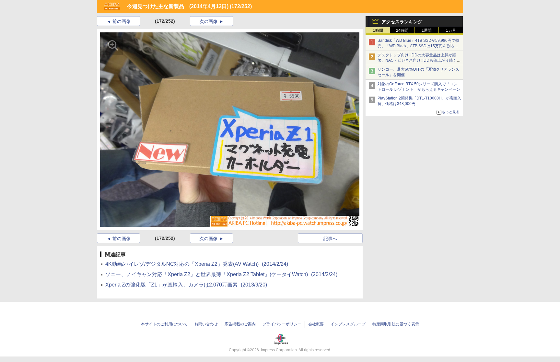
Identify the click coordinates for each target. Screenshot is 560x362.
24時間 (402, 30)
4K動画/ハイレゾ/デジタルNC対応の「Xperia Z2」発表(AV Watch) (196, 264)
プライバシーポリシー (281, 324)
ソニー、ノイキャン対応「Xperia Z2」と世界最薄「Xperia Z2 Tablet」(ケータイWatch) (221, 274)
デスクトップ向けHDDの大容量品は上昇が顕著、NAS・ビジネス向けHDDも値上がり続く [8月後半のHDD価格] (419, 60)
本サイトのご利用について (164, 324)
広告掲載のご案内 (240, 324)
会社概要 (316, 324)
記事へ (330, 238)
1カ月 (451, 30)
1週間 (427, 30)
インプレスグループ (348, 324)
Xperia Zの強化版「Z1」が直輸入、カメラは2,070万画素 (186, 284)
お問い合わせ (206, 324)
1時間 (378, 30)
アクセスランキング (401, 21)
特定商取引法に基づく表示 (395, 324)
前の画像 (121, 21)
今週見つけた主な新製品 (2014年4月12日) (177, 6)
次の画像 (208, 21)
